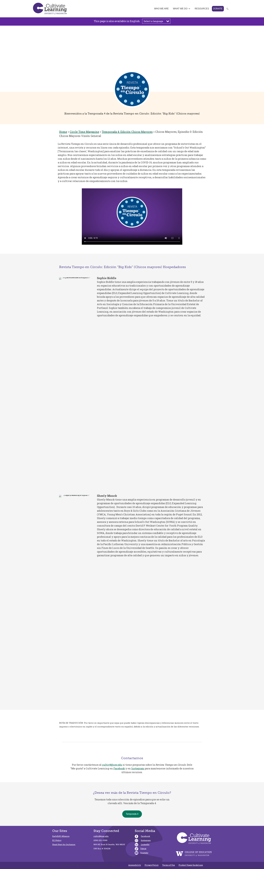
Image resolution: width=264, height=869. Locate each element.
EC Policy (56, 840)
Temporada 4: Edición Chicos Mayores (127, 131)
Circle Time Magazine (84, 131)
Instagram (137, 768)
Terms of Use (168, 865)
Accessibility (134, 865)
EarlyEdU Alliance (60, 836)
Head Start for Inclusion (63, 844)
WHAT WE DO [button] (180, 8)
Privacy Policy (152, 865)
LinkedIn (145, 844)
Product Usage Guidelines (191, 865)
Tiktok (143, 849)
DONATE (217, 8)
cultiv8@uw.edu (112, 764)
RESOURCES (202, 8)
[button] (3, 58)
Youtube (144, 853)
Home (63, 131)
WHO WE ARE (161, 8)
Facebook (119, 768)
